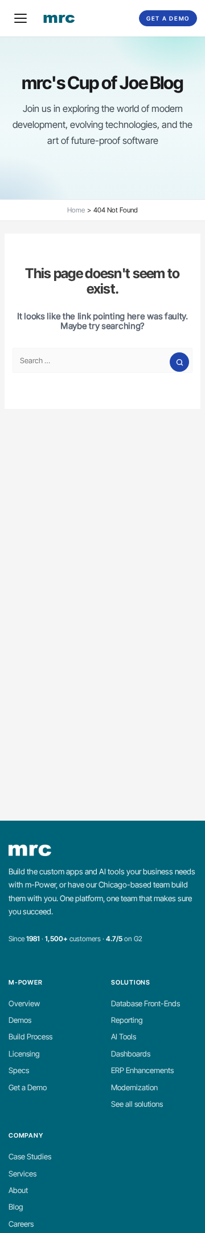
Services (22, 1173)
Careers (21, 1223)
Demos (20, 1020)
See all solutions (137, 1104)
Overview (24, 1003)
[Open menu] (20, 18)
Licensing (24, 1053)
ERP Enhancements (142, 1070)
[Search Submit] (179, 362)
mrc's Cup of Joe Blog (102, 82)
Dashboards (130, 1053)
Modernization (134, 1087)
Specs (19, 1070)
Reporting (127, 1020)
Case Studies (30, 1156)
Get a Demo (168, 18)
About (18, 1190)
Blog (16, 1206)
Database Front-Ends (145, 1003)
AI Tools (123, 1036)
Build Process (30, 1036)
